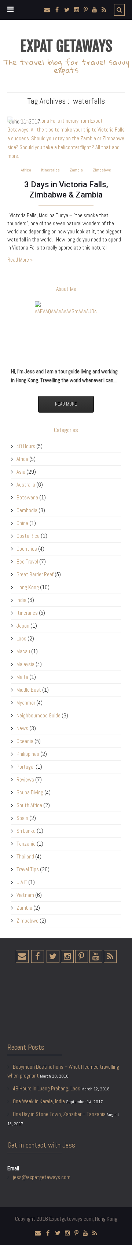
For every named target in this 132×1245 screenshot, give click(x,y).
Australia (25, 484)
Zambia (76, 170)
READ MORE (66, 404)
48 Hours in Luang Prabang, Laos (46, 1088)
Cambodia (26, 510)
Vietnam (25, 894)
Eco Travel (27, 561)
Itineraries (50, 170)
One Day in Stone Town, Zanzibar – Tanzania (59, 1114)
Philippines (27, 753)
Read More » (20, 259)
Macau (23, 651)
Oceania (24, 741)
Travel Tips (27, 869)
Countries (26, 548)
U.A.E (21, 882)
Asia (20, 471)
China (22, 523)
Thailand (25, 856)
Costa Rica (28, 535)
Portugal (25, 766)
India (21, 599)
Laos (21, 638)
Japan (22, 625)
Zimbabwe (102, 170)
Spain (22, 817)
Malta (22, 676)
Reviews (25, 779)
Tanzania (26, 843)
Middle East (28, 689)
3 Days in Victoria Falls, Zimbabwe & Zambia (66, 189)
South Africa (29, 805)
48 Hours (25, 446)
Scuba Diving (29, 792)
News (22, 728)
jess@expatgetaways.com (41, 1177)
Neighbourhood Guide (38, 715)
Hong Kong (27, 587)
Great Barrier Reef (35, 574)
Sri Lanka (26, 830)
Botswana (27, 497)
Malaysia (25, 664)
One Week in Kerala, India (39, 1101)
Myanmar (25, 702)
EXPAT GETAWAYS (66, 46)
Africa (26, 170)
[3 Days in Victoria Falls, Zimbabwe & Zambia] (66, 137)
